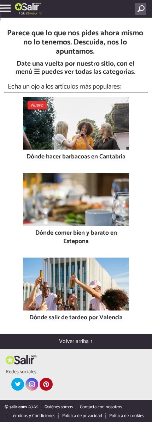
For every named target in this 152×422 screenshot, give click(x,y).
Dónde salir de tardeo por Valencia (76, 318)
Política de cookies (126, 415)
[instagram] (31, 384)
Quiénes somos (59, 407)
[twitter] (17, 384)
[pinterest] (46, 384)
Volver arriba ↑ (76, 341)
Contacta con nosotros (101, 407)
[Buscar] (142, 9)
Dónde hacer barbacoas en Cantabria (76, 157)
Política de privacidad (82, 415)
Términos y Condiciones (33, 415)
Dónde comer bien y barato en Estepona (76, 237)
